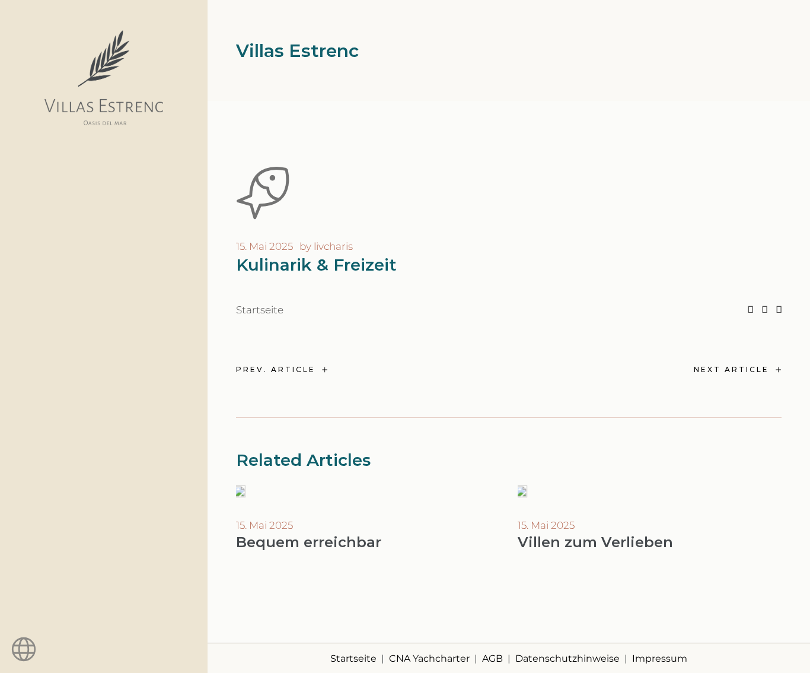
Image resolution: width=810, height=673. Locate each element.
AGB (492, 658)
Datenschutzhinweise (567, 658)
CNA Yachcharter (429, 658)
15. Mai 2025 (264, 246)
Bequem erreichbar (308, 542)
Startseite (259, 310)
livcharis (333, 246)
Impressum (659, 658)
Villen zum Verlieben (595, 542)
